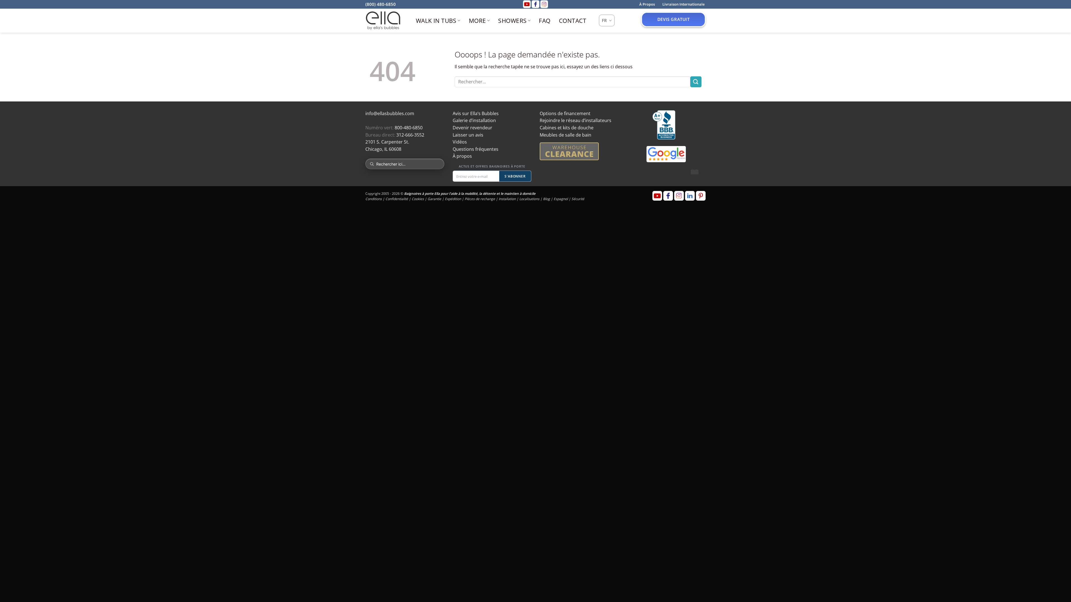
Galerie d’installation (474, 120)
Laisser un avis (468, 135)
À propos (462, 156)
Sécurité (577, 198)
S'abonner (515, 176)
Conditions (373, 198)
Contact (572, 21)
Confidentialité (396, 198)
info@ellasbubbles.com (389, 113)
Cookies (418, 198)
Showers (512, 21)
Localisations (529, 198)
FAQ (544, 21)
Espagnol (561, 198)
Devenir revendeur (472, 128)
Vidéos (460, 142)
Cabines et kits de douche (567, 128)
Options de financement (565, 113)
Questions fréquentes (475, 149)
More (477, 21)
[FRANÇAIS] (607, 20)
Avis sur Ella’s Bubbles (476, 113)
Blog (546, 198)
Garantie (434, 198)
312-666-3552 (410, 135)
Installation (507, 198)
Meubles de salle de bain (565, 135)
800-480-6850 (409, 128)
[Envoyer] (695, 81)
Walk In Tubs (436, 21)
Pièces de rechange (480, 198)
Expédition (453, 198)
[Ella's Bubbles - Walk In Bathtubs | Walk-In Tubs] (383, 20)
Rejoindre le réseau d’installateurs (575, 120)
